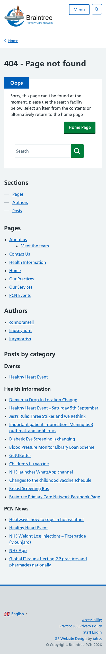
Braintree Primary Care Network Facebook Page (54, 496)
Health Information (27, 262)
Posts (17, 210)
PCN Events (20, 295)
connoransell (21, 322)
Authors (20, 202)
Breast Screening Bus (29, 488)
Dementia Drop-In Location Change (43, 399)
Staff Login (92, 632)
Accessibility (92, 620)
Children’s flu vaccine (29, 463)
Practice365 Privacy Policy (80, 626)
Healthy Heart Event (28, 377)
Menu (79, 9)
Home (13, 40)
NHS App (18, 550)
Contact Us (19, 254)
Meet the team (35, 245)
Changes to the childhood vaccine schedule (50, 480)
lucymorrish (20, 338)
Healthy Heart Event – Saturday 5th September (53, 408)
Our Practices (21, 278)
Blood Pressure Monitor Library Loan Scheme (51, 447)
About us (18, 239)
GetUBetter (20, 455)
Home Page (80, 127)
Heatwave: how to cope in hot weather (46, 519)
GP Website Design (71, 638)
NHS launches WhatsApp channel (41, 472)
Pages (17, 194)
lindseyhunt (20, 330)
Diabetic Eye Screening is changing (42, 439)
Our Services (20, 287)
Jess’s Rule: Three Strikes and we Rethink (47, 416)
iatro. (97, 638)
